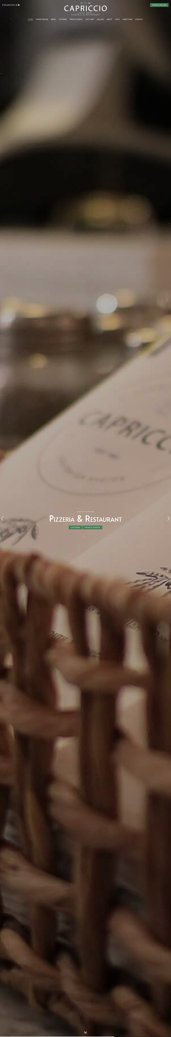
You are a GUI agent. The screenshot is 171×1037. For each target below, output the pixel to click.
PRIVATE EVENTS (92, 527)
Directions (127, 19)
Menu (53, 19)
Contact (139, 19)
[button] (168, 518)
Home (30, 19)
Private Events (76, 19)
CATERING (75, 527)
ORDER (159, 5)
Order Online (42, 19)
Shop (117, 19)
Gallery (100, 19)
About (109, 19)
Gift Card (90, 19)
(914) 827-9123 (9, 5)
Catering (63, 19)
